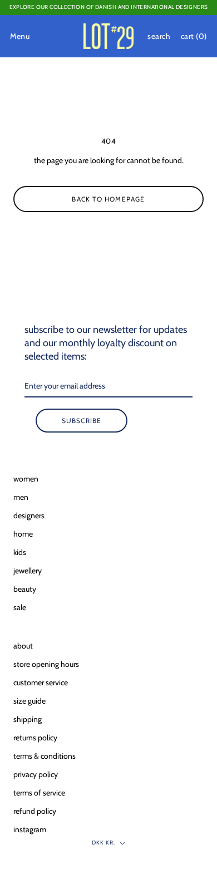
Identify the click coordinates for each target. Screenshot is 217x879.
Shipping (27, 719)
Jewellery (27, 571)
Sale (19, 607)
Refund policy (34, 811)
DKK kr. (103, 842)
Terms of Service (39, 793)
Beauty (24, 589)
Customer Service (40, 682)
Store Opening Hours (46, 664)
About (23, 646)
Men (20, 497)
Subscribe (82, 420)
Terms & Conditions (44, 756)
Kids (19, 552)
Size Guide (29, 701)
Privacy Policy (35, 774)
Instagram (29, 829)
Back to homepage (108, 199)
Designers (29, 515)
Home (23, 534)
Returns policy (35, 738)
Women (25, 479)
